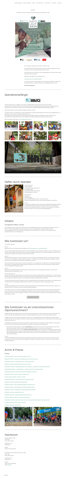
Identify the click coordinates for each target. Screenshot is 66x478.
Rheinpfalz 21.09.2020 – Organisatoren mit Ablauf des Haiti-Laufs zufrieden (20, 389)
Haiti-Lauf (6, 475)
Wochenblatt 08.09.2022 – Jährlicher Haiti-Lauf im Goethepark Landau (19, 379)
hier (44, 281)
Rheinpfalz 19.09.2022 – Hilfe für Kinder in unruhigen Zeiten (17, 374)
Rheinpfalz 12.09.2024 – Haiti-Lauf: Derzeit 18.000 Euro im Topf (18, 356)
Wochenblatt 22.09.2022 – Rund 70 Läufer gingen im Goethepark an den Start (21, 371)
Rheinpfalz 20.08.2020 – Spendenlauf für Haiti (14, 392)
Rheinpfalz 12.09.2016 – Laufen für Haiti (13, 405)
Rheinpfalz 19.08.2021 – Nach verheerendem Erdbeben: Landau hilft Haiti (20, 384)
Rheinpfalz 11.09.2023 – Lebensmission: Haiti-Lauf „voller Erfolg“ (18, 364)
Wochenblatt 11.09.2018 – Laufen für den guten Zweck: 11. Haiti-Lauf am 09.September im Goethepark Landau (27, 399)
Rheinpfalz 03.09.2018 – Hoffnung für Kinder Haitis (15, 402)
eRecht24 (10, 464)
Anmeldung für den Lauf (33, 297)
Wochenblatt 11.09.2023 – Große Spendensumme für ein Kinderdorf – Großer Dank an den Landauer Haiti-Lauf (27, 366)
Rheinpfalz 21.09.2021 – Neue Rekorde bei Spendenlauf (16, 382)
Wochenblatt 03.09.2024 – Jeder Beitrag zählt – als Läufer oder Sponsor (19, 361)
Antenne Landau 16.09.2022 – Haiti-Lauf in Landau (15, 376)
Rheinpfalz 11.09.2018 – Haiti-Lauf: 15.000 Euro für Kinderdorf (17, 397)
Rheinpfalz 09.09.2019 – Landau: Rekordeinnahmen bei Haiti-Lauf (18, 394)
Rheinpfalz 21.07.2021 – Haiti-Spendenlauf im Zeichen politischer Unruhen (20, 387)
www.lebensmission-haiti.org (25, 119)
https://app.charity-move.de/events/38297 (33, 78)
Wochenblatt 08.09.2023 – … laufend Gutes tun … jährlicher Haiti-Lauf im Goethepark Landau (24, 369)
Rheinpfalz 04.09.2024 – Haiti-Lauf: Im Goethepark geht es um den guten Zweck (21, 358)
